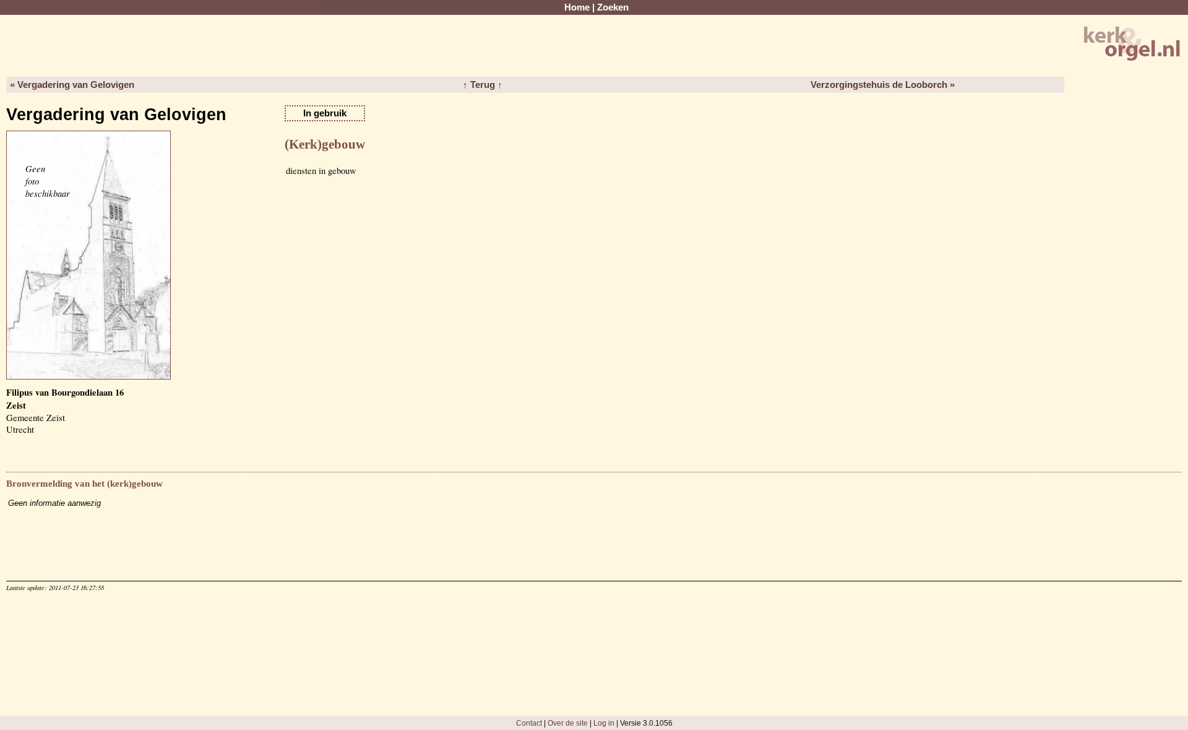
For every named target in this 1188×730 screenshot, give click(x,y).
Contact (529, 723)
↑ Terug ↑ (482, 85)
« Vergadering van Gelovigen (72, 85)
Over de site (568, 723)
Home (577, 7)
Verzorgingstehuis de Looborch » (883, 85)
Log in (603, 723)
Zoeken (613, 7)
